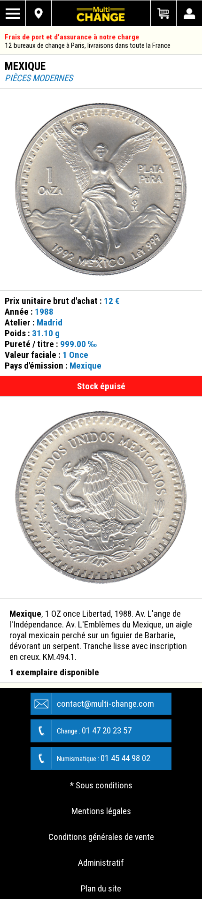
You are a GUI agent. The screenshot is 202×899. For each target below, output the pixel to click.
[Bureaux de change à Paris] (39, 13)
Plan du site (101, 888)
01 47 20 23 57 (94, 730)
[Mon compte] (189, 13)
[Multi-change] (101, 13)
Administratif (101, 862)
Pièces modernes (39, 78)
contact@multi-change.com (105, 703)
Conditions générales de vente (101, 836)
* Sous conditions (101, 785)
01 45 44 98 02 (103, 758)
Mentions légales (101, 811)
